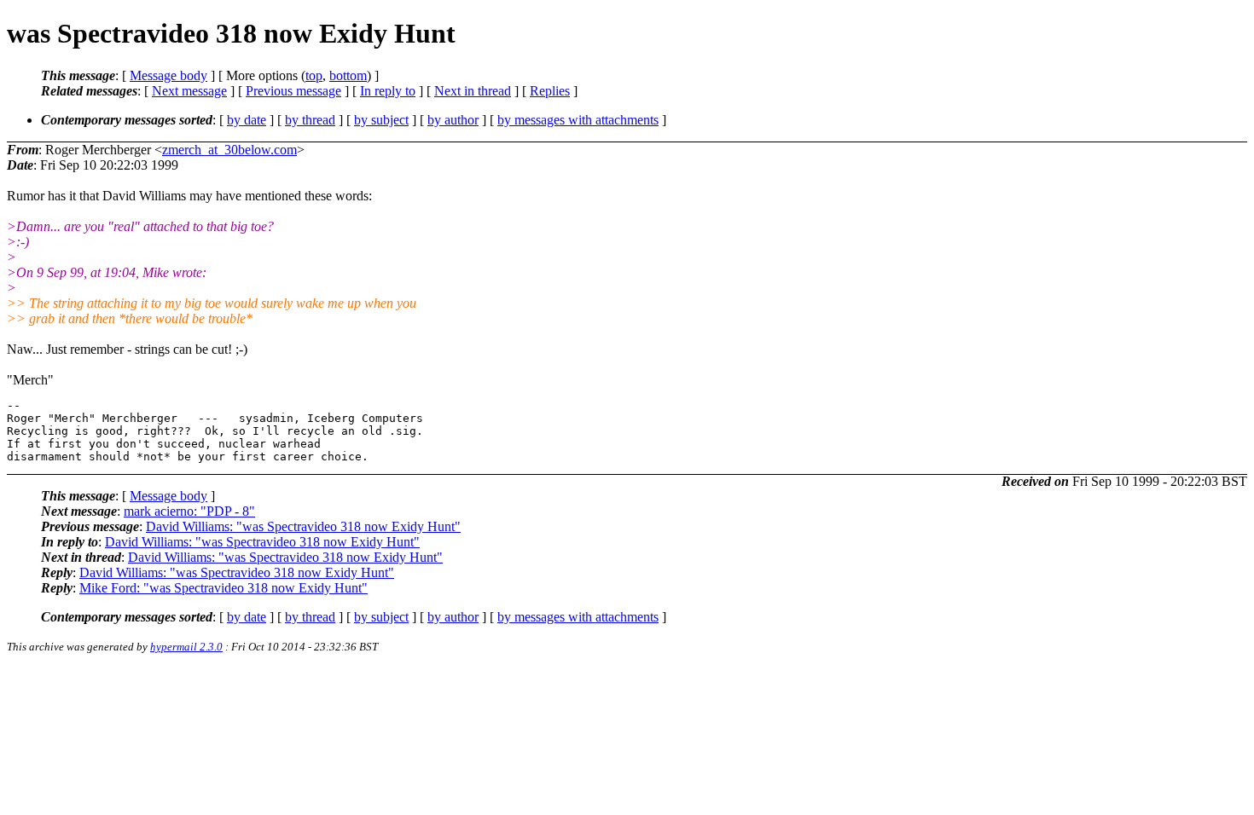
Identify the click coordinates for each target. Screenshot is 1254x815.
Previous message (293, 91)
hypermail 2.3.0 (186, 646)
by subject (381, 120)
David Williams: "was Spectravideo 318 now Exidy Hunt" (303, 526)
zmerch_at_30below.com (229, 149)
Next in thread (472, 91)
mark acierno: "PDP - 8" (189, 511)
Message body (168, 75)
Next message (189, 91)
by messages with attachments (578, 120)
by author (453, 120)
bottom (348, 75)
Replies (550, 91)
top (313, 75)
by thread (310, 120)
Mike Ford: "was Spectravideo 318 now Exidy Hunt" (223, 588)
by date (246, 120)
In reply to (387, 91)
